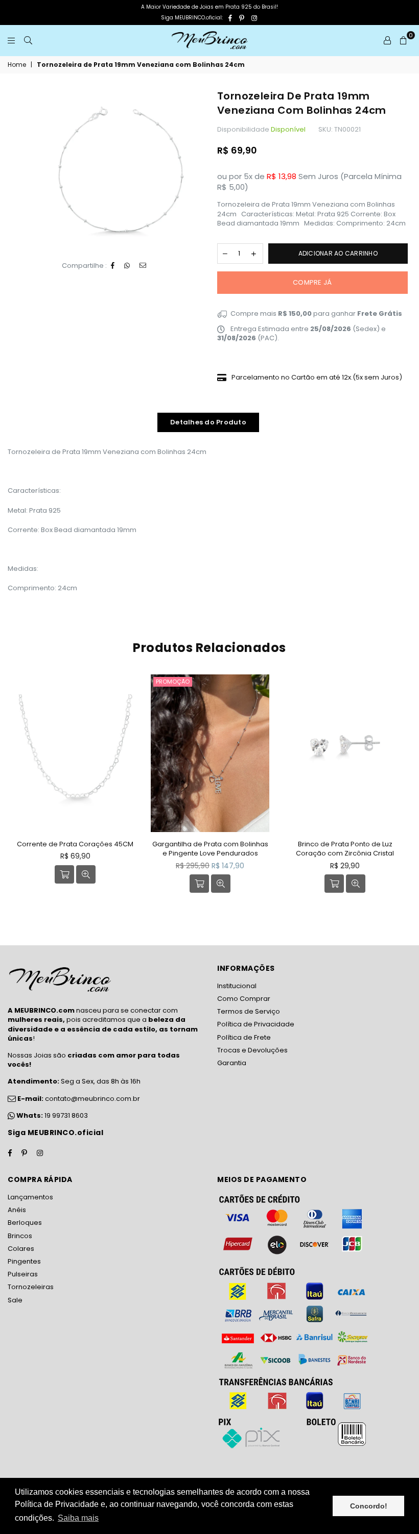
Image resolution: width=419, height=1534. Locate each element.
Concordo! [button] (368, 1506)
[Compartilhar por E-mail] (143, 265)
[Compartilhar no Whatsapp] (127, 265)
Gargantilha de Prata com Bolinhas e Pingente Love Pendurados (210, 848)
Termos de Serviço (248, 1011)
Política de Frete (244, 1037)
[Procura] (28, 40)
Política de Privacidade (255, 1024)
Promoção (173, 681)
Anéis (17, 1210)
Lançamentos (30, 1197)
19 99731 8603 (66, 1115)
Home (17, 65)
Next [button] (402, 790)
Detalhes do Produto (208, 422)
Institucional (237, 986)
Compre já (312, 282)
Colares (21, 1248)
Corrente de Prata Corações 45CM (75, 844)
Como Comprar (243, 998)
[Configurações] (387, 40)
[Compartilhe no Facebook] (113, 265)
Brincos (20, 1236)
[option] (121, 169)
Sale (15, 1300)
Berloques (25, 1222)
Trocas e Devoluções (252, 1050)
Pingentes (24, 1261)
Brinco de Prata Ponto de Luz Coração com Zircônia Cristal (345, 848)
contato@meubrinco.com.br (78, 1098)
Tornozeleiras (31, 1287)
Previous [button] (17, 790)
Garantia (231, 1063)
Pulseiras (23, 1274)
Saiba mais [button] (78, 1518)
